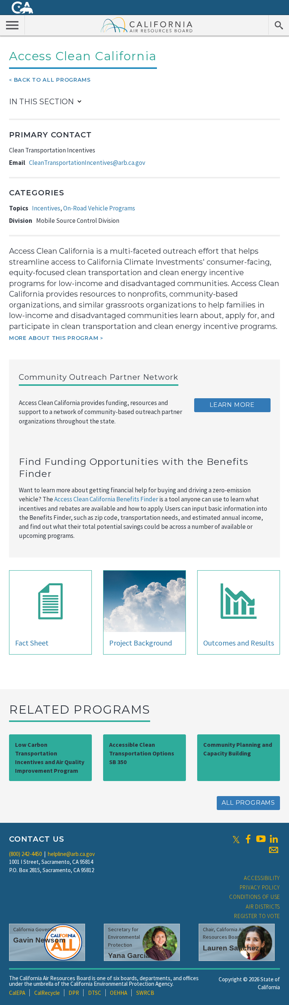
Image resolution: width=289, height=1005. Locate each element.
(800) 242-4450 (25, 853)
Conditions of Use (254, 896)
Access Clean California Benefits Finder (106, 499)
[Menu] (12, 25)
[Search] (278, 25)
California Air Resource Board (147, 24)
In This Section (41, 101)
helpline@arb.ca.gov (71, 853)
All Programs (248, 802)
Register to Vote (257, 916)
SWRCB (145, 992)
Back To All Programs (52, 79)
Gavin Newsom (39, 940)
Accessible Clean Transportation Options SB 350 (141, 753)
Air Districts (263, 906)
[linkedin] (273, 839)
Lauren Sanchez (231, 948)
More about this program (53, 338)
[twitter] (236, 839)
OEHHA (118, 992)
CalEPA (17, 992)
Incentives (46, 208)
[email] (273, 850)
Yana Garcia (129, 955)
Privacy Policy (260, 887)
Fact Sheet (32, 642)
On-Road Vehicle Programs (99, 208)
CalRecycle (47, 992)
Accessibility (262, 878)
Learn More (232, 404)
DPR (73, 992)
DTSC (94, 992)
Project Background (140, 642)
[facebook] (248, 839)
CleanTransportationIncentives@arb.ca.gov (87, 162)
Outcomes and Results (238, 642)
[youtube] (261, 839)
